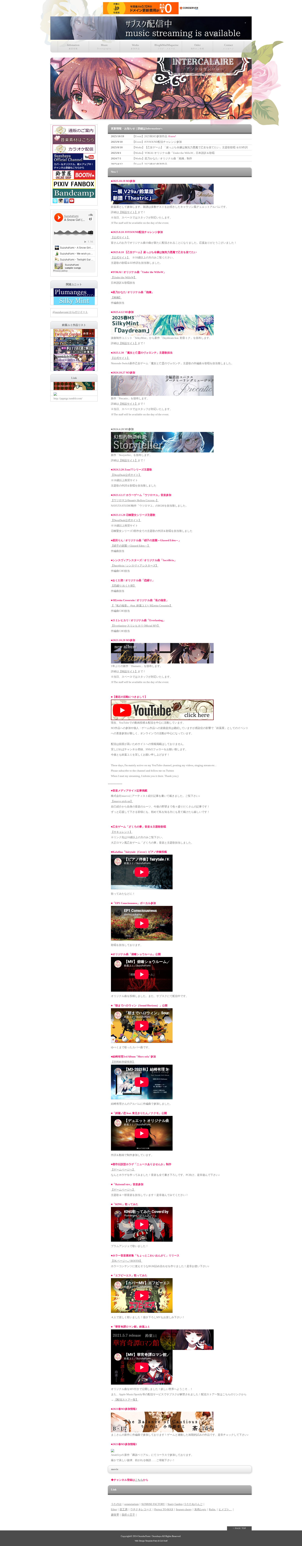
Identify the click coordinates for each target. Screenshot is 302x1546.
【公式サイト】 (120, 237)
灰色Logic (200, 1509)
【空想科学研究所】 (123, 1061)
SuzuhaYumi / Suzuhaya (149, 1536)
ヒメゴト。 (225, 1509)
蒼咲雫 (115, 1514)
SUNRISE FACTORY (153, 1504)
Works (135, 46)
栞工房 (124, 1509)
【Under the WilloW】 (123, 277)
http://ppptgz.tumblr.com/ (68, 398)
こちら (139, 1479)
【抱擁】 (116, 297)
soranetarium (131, 1504)
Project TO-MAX (163, 1509)
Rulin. (212, 1509)
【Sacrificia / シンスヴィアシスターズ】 (134, 565)
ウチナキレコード (141, 1509)
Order (197, 46)
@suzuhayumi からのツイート (70, 312)
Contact (228, 46)
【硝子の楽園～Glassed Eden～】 (130, 545)
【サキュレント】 (121, 832)
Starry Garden (175, 1504)
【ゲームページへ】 (123, 1169)
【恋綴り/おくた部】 (123, 585)
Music (104, 46)
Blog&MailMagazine (166, 46)
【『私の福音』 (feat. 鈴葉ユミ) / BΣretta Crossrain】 (141, 605)
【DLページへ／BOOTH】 (126, 1260)
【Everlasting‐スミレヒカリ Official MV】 (135, 625)
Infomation (73, 46)
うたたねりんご (193, 1504)
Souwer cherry (184, 1509)
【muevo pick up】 (122, 801)
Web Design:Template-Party (146, 1541)
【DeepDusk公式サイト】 (126, 474)
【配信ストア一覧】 (126, 1399)
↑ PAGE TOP (239, 1528)
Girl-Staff (163, 1541)
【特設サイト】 (128, 212)
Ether (114, 1509)
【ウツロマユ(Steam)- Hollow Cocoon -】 (135, 500)
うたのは (116, 1504)
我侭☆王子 (128, 1514)
